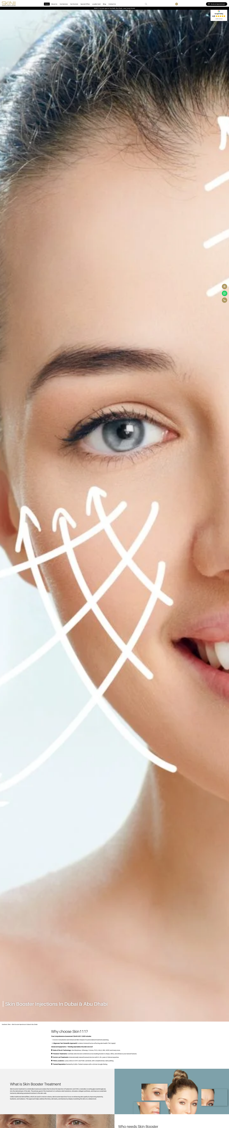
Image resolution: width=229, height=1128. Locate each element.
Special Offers (85, 4)
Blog (104, 4)
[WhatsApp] (224, 300)
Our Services (64, 4)
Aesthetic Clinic (6, 1024)
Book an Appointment (217, 4)
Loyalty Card (96, 4)
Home (47, 4)
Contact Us (112, 4)
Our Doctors (74, 4)
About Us (54, 4)
